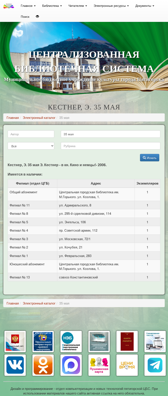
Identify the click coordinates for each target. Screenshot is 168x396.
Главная (13, 117)
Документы (143, 5)
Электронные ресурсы (110, 5)
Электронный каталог (39, 117)
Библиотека (51, 5)
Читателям (76, 5)
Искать (151, 157)
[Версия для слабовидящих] (37, 16)
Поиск (25, 16)
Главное (27, 5)
